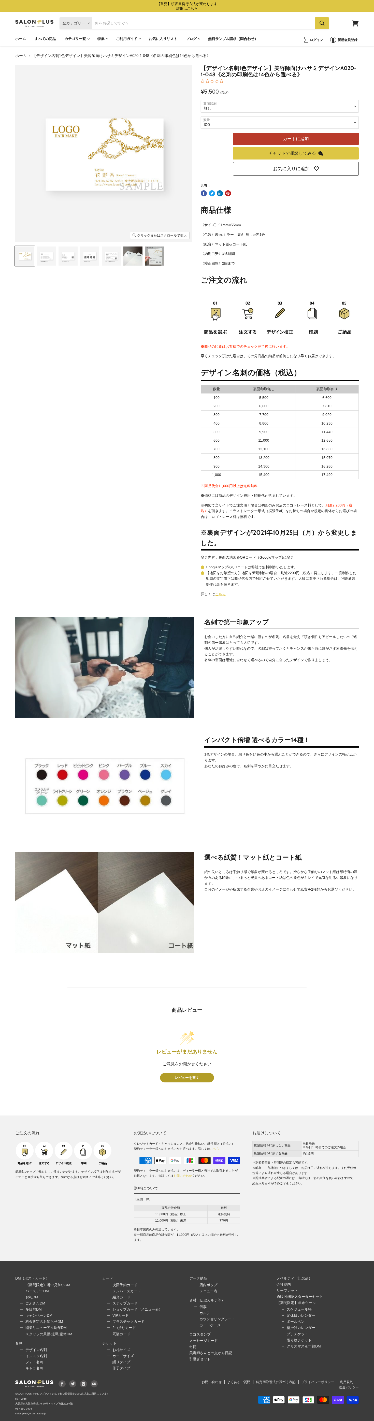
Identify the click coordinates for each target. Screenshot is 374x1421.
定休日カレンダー (301, 1315)
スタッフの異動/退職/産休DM (48, 1334)
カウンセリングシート (217, 1319)
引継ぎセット (200, 1359)
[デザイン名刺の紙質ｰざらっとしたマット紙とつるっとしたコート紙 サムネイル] (133, 256)
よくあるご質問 (238, 1382)
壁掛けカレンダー (301, 1328)
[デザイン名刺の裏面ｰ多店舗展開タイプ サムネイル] (46, 256)
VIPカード (120, 1315)
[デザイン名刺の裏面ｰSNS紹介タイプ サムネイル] (90, 256)
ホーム (20, 38)
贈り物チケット (299, 1340)
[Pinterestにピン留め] (228, 193)
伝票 (203, 1307)
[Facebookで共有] (204, 193)
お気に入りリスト (163, 38)
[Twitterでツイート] (212, 193)
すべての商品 (45, 38)
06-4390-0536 (23, 1408)
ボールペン (296, 1322)
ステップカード (124, 1303)
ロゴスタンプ (200, 1334)
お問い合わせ (183, 1176)
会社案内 (284, 1284)
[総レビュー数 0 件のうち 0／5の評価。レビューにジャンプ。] (213, 81)
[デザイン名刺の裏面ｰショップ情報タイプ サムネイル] (68, 256)
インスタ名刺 (36, 1356)
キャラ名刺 (34, 1368)
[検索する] (322, 23)
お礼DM (31, 1297)
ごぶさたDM (35, 1303)
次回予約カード (124, 1285)
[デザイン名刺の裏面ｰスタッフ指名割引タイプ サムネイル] (111, 256)
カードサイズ (123, 1356)
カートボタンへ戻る (325, 1377)
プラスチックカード (128, 1322)
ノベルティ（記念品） (294, 1278)
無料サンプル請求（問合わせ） (233, 38)
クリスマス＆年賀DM (304, 1346)
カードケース (210, 1325)
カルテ (204, 1313)
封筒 (192, 1347)
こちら (220, 594)
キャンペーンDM (38, 1315)
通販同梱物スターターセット (300, 1297)
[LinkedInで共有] (220, 193)
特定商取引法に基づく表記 (276, 1382)
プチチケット (297, 1334)
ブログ (191, 38)
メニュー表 (208, 1291)
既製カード (121, 1334)
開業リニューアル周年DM (46, 1328)
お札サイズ (121, 1350)
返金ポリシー (349, 1387)
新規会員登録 (347, 40)
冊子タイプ (121, 1368)
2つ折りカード (124, 1328)
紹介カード (121, 1297)
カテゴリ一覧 (76, 38)
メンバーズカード (126, 1291)
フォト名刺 (34, 1362)
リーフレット (287, 1290)
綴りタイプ (121, 1362)
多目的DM (33, 1309)
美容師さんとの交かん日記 (210, 1353)
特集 (101, 38)
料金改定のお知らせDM (44, 1322)
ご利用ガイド (127, 38)
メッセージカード (203, 1341)
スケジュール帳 (299, 1309)
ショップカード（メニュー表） (137, 1309)
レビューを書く (187, 1077)
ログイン (316, 40)
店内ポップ (208, 1285)
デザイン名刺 (36, 1350)
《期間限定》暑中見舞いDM (47, 1285)
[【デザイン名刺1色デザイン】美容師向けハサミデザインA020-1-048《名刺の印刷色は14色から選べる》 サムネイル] (25, 256)
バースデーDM (37, 1291)
